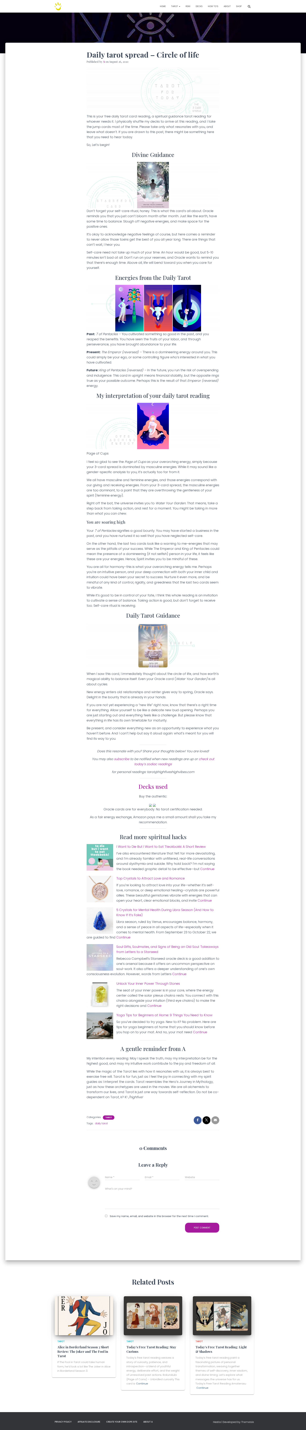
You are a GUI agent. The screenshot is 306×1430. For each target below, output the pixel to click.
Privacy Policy (63, 1421)
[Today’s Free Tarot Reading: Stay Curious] (153, 1315)
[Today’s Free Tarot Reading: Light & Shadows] (222, 1315)
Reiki (188, 6)
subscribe (121, 759)
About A (148, 1421)
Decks (199, 6)
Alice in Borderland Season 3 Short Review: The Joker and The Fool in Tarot (83, 1351)
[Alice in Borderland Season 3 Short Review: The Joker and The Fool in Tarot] (84, 1315)
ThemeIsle (247, 1422)
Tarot (108, 1117)
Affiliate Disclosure (89, 1421)
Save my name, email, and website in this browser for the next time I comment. (159, 1216)
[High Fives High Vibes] (58, 6)
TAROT (174, 6)
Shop (239, 6)
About (227, 6)
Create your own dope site (121, 1421)
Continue (206, 869)
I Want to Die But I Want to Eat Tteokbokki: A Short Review (161, 846)
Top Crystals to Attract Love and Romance (150, 878)
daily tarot (101, 1123)
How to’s (213, 6)
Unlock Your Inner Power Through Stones (148, 983)
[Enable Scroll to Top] (299, 1422)
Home (163, 6)
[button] (179, 6)
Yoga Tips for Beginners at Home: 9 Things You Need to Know (164, 1015)
